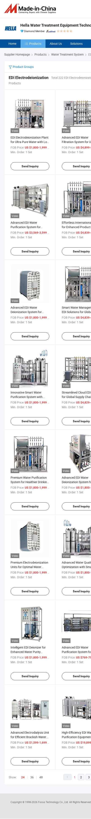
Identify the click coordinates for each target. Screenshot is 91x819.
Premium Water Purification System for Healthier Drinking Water (30, 481)
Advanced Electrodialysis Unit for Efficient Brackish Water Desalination (30, 736)
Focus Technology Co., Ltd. (53, 802)
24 (23, 777)
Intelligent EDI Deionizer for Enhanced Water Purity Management (28, 651)
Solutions (76, 44)
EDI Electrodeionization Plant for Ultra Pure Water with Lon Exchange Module (30, 141)
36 (32, 777)
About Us (56, 44)
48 (41, 777)
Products (35, 44)
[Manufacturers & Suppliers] (31, 8)
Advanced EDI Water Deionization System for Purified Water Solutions (26, 311)
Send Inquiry (30, 166)
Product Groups (23, 67)
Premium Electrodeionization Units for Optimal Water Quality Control (29, 566)
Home (12, 44)
